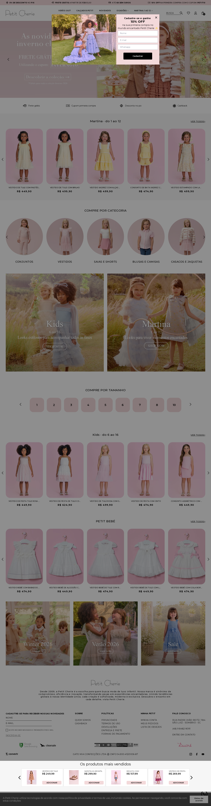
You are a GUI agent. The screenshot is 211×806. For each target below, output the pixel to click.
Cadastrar (138, 56)
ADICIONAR (52, 782)
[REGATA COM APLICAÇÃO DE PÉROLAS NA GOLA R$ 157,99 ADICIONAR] (116, 783)
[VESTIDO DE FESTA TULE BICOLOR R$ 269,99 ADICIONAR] (158, 783)
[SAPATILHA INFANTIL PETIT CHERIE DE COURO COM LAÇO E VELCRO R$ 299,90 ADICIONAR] (74, 783)
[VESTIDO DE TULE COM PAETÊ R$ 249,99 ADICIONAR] (31, 783)
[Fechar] (156, 17)
